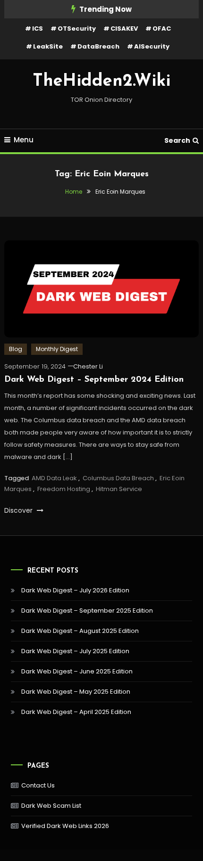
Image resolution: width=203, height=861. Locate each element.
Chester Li (88, 366)
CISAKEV (124, 28)
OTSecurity (77, 28)
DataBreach (98, 46)
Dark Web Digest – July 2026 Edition (75, 590)
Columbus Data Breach (118, 478)
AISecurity (151, 46)
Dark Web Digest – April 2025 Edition (76, 711)
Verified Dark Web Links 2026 (65, 825)
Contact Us (38, 785)
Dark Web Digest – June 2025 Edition (77, 671)
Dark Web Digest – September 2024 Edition (94, 380)
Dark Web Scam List (51, 805)
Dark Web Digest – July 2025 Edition (75, 651)
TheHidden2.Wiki (101, 81)
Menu (24, 140)
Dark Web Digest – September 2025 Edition (87, 610)
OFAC (161, 28)
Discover (19, 510)
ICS (37, 28)
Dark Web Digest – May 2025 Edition (75, 691)
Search (177, 140)
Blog (15, 349)
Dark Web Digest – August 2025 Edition (80, 630)
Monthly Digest (57, 349)
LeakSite (48, 46)
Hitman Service (119, 488)
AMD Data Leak (54, 478)
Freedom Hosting (63, 488)
